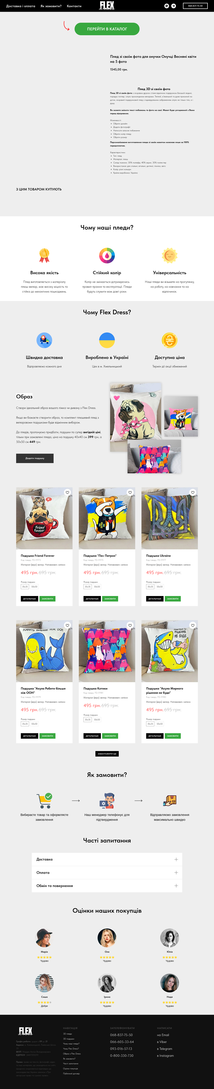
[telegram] (173, 6)
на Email (163, 1035)
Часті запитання (70, 1063)
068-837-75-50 (121, 1035)
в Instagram (165, 1055)
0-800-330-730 (121, 1055)
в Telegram (164, 1049)
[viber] (166, 6)
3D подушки (68, 1038)
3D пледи (67, 1033)
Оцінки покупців (70, 1068)
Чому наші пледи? (71, 1043)
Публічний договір (71, 1073)
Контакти (74, 6)
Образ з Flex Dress (72, 1053)
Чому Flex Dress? (71, 1048)
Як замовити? (51, 6)
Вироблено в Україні (107, 357)
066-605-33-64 (122, 1042)
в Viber (162, 1042)
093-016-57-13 (121, 1049)
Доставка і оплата (20, 6)
